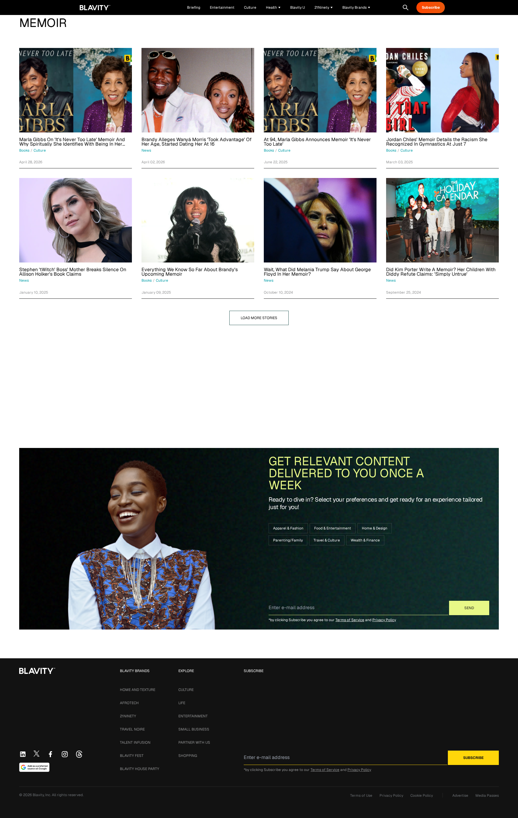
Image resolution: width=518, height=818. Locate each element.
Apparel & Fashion (288, 528)
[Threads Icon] (79, 754)
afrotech (129, 703)
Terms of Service (349, 620)
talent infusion (135, 742)
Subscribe (431, 7)
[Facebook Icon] (50, 754)
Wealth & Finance (365, 540)
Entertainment (193, 716)
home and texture (137, 689)
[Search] (406, 7)
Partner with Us (194, 742)
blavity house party (139, 768)
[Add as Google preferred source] (34, 767)
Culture (186, 689)
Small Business (193, 729)
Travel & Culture (327, 540)
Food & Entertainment (332, 528)
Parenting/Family (288, 540)
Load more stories (259, 318)
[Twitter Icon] (37, 754)
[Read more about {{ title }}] (75, 90)
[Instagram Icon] (64, 754)
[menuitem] (273, 7)
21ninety (128, 716)
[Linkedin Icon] (22, 754)
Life (181, 703)
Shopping (187, 755)
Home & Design (374, 528)
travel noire (132, 729)
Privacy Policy (384, 620)
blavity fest (132, 755)
